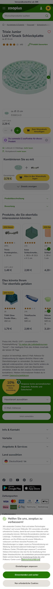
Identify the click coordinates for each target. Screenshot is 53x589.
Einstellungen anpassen (26, 566)
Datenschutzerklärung (31, 559)
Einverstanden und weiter (26, 574)
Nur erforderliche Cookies (26, 583)
